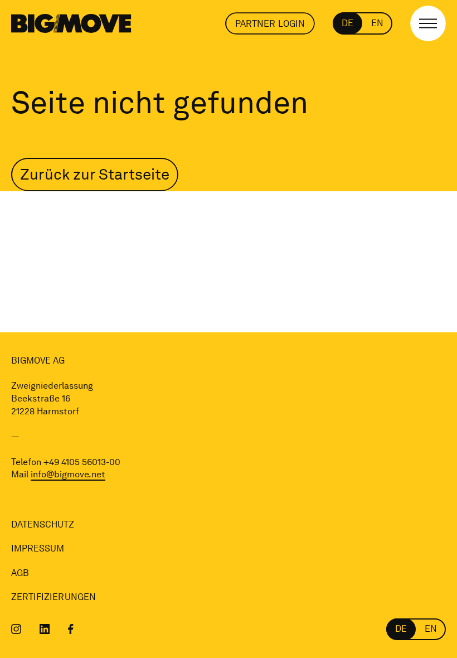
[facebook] (71, 629)
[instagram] (16, 629)
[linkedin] (45, 629)
